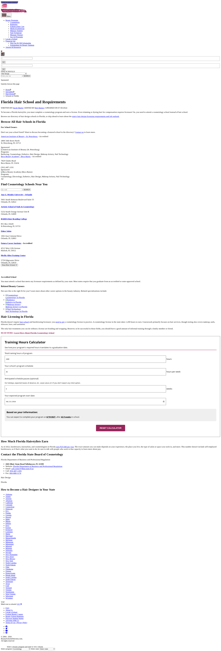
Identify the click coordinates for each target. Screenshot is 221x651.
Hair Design (10, 94)
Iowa (7, 526)
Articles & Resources (13, 47)
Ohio (7, 567)
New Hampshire (11, 555)
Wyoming (9, 598)
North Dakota (11, 565)
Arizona (8, 499)
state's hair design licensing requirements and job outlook (95, 116)
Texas (8, 584)
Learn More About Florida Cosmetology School (34, 333)
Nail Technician (16, 33)
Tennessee (9, 582)
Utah (7, 586)
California (9, 503)
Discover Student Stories (14, 618)
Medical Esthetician (17, 29)
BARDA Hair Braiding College (14, 219)
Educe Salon (6, 231)
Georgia (8, 515)
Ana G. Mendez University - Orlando (16, 195)
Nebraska (9, 550)
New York (9, 561)
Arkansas (9, 501)
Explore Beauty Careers (14, 614)
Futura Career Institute (11, 243)
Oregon (8, 571)
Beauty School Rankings (15, 616)
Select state (35, 649)
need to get (59, 322)
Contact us (79, 132)
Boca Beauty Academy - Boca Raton (16, 156)
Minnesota (9, 542)
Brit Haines (39, 108)
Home (8, 90)
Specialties (9, 92)
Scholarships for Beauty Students (22, 45)
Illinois (8, 521)
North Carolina (11, 563)
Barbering (13, 24)
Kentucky (9, 530)
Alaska (8, 497)
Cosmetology (15, 22)
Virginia (8, 590)
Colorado (9, 505)
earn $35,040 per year (65, 447)
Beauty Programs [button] (12, 20)
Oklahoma (9, 569)
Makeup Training (16, 31)
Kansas (8, 528)
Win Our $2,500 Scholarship (20, 43)
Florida (8, 513)
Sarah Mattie (18, 108)
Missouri (9, 546)
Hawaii (8, 517)
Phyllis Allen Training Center (13, 255)
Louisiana (9, 532)
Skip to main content (9, 2)
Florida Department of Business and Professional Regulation (37, 466)
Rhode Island (10, 575)
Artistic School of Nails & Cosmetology (17, 207)
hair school (24, 322)
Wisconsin (9, 596)
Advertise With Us (12, 621)
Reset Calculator (110, 428)
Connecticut (10, 507)
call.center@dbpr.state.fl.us (22, 469)
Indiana (8, 523)
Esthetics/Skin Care (17, 27)
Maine (8, 534)
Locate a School (11, 39)
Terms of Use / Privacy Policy (16, 623)
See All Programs (16, 37)
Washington (10, 592)
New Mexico (10, 559)
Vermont (9, 588)
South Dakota (11, 579)
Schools (9, 265)
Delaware (9, 509)
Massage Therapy (16, 35)
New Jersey (10, 557)
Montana (9, 548)
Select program (6, 649)
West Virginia (10, 594)
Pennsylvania (10, 573)
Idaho (8, 519)
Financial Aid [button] (10, 41)
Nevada (8, 553)
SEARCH (27, 76)
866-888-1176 (15, 473)
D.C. (7, 511)
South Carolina (11, 577)
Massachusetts (11, 538)
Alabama (9, 494)
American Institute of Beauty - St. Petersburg (19, 136)
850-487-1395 (16, 471)
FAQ (7, 608)
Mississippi (10, 544)
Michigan (9, 540)
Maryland (9, 536)
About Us (9, 610)
